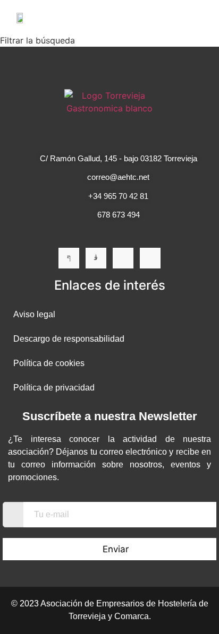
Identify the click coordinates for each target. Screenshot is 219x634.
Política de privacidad (54, 387)
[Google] (150, 258)
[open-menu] (197, 17)
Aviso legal (34, 314)
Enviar (116, 549)
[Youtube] (123, 258)
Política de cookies (49, 363)
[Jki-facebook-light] (68, 258)
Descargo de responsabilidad (68, 338)
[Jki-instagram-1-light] (96, 258)
